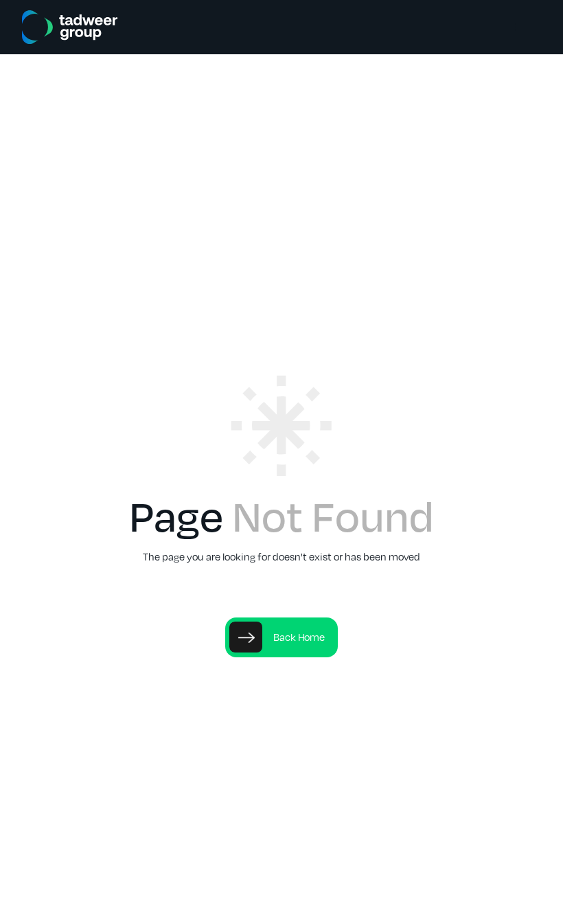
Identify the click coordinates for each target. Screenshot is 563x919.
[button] (520, 27)
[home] (69, 26)
